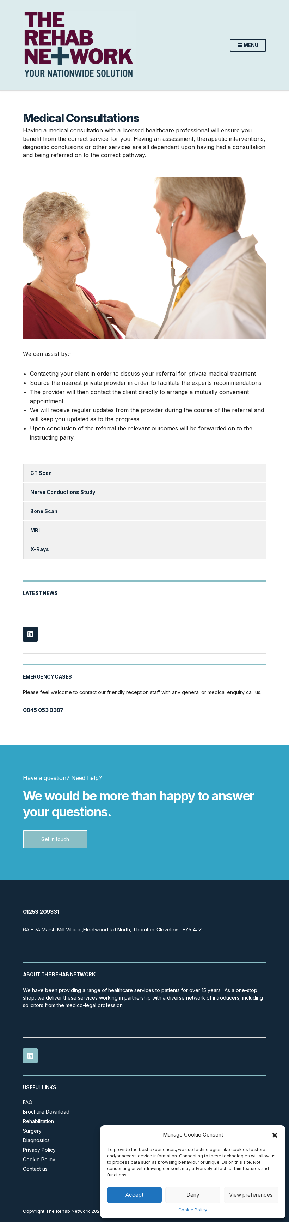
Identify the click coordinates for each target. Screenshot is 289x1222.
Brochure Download (46, 1112)
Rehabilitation (38, 1121)
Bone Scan (43, 511)
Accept (134, 1194)
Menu (250, 45)
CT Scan (41, 473)
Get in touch (55, 839)
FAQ (27, 1102)
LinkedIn (30, 634)
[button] (274, 1135)
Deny (192, 1194)
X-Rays (39, 549)
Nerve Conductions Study (62, 492)
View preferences (251, 1194)
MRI (35, 530)
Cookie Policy (192, 1209)
